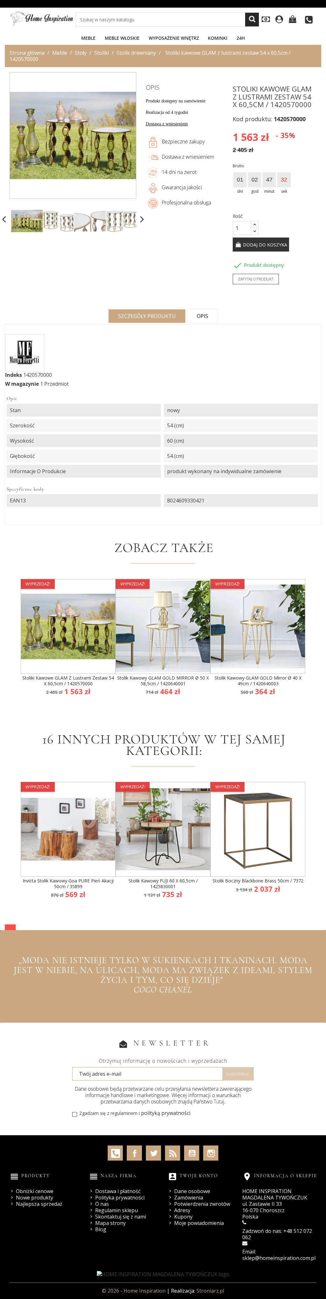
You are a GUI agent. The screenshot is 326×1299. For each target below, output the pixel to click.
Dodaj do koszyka (264, 245)
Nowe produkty (34, 1197)
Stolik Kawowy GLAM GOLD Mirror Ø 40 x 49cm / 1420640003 (258, 681)
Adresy (182, 1210)
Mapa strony (110, 1223)
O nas (102, 1203)
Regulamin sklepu (116, 1210)
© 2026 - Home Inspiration (134, 1290)
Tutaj (219, 1101)
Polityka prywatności (120, 1197)
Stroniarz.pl (210, 1290)
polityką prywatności (165, 1112)
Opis (202, 316)
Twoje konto (199, 1175)
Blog (100, 1229)
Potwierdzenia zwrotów (202, 1203)
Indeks (13, 375)
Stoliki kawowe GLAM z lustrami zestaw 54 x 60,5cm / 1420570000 (68, 681)
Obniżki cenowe (34, 1191)
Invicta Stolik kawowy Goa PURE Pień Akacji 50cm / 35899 (68, 883)
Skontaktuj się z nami (120, 1216)
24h (241, 38)
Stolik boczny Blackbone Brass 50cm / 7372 (258, 881)
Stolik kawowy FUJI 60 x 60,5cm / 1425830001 (163, 883)
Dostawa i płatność (118, 1191)
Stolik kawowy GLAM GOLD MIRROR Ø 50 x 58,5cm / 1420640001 (163, 681)
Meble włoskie (122, 38)
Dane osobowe (192, 1191)
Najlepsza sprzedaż (39, 1203)
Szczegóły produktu (147, 316)
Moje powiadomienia (199, 1223)
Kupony (183, 1216)
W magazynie (22, 384)
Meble (88, 38)
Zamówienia (188, 1197)
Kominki (217, 38)
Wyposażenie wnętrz (174, 38)
